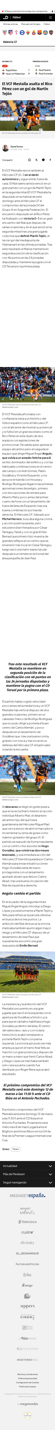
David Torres (17, 146)
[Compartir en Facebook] (50, 160)
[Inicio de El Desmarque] (5, 17)
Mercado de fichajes (30, 24)
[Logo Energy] (27, 1285)
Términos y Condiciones (27, 1374)
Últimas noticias (10, 24)
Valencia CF (10, 42)
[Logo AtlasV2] (28, 1338)
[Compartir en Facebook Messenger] (43, 160)
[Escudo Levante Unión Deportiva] (51, 32)
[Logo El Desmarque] (27, 1253)
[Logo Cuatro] (27, 1232)
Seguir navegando (15, 1182)
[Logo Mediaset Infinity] (27, 1211)
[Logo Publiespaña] (27, 1349)
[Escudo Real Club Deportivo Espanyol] (33, 32)
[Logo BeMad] (27, 1296)
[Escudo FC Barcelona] (39, 32)
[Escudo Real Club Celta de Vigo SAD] (16, 32)
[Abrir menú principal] (50, 17)
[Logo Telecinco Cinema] (27, 1317)
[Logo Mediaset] (27, 1197)
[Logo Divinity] (27, 1243)
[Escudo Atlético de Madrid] (10, 32)
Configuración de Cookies (27, 1382)
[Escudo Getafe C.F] (45, 32)
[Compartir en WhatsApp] (29, 160)
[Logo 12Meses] (27, 1328)
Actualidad (10, 1166)
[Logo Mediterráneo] (27, 1359)
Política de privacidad (27, 1378)
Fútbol (17, 17)
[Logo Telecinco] (27, 1222)
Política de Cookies (27, 1386)
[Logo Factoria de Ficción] (27, 1264)
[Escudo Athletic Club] (4, 32)
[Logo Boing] (27, 1275)
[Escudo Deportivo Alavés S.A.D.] (22, 32)
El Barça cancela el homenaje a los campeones (26, 11)
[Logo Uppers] (27, 1306)
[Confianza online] (27, 1418)
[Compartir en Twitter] (36, 160)
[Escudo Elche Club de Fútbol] (28, 32)
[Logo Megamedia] (29, 1404)
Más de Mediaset (14, 1174)
